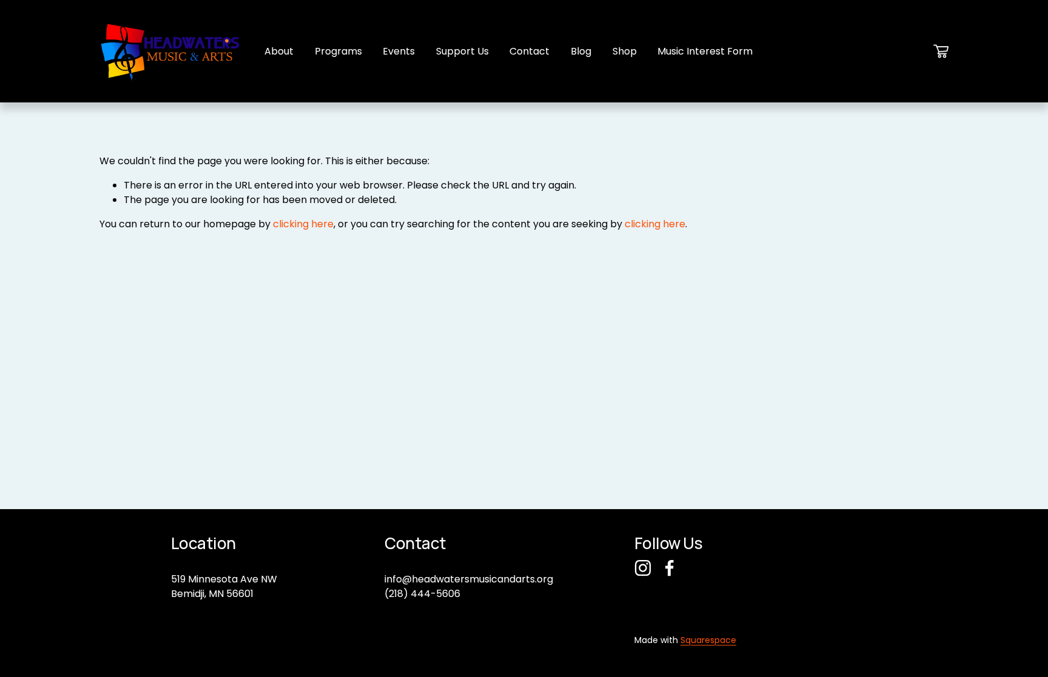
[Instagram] (642, 567)
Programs (338, 51)
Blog (581, 51)
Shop (625, 51)
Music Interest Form (705, 51)
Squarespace (708, 640)
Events (399, 51)
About (279, 51)
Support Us (462, 51)
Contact (529, 51)
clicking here (303, 224)
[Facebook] (669, 567)
